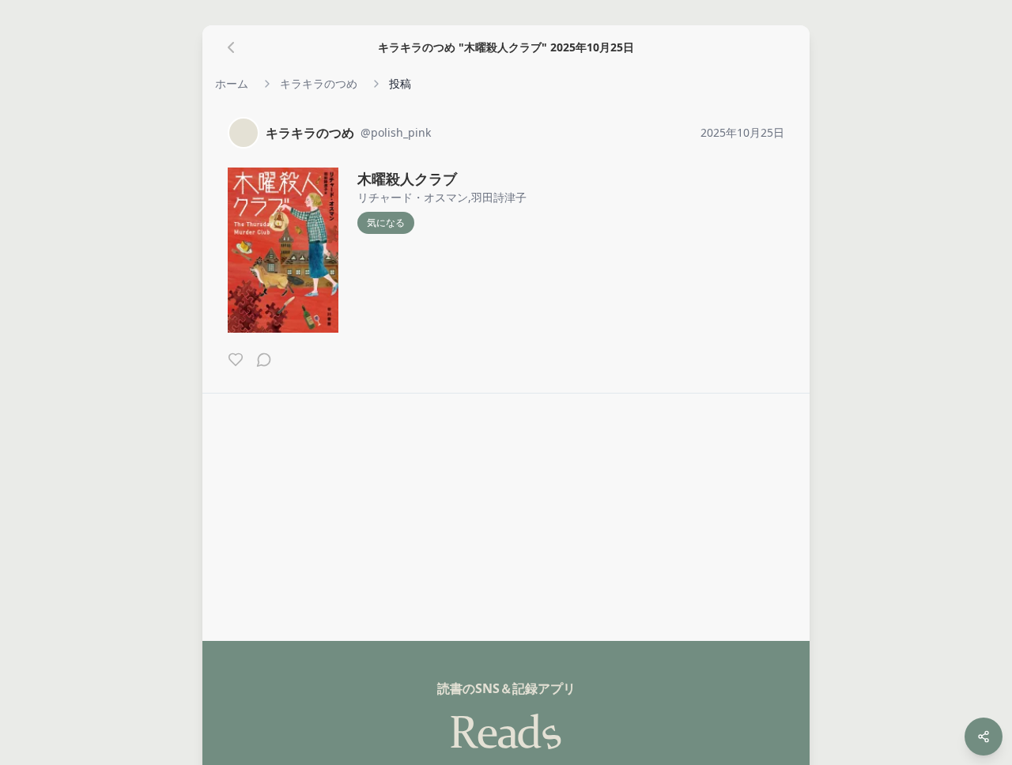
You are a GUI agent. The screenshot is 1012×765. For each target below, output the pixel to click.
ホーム (231, 83)
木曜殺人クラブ (407, 178)
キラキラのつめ (318, 83)
